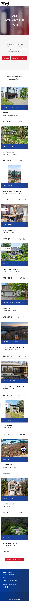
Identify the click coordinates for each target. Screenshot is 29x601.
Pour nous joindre (18, 58)
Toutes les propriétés (14, 559)
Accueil (6, 58)
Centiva (17, 599)
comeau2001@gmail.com (13, 580)
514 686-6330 (9, 579)
